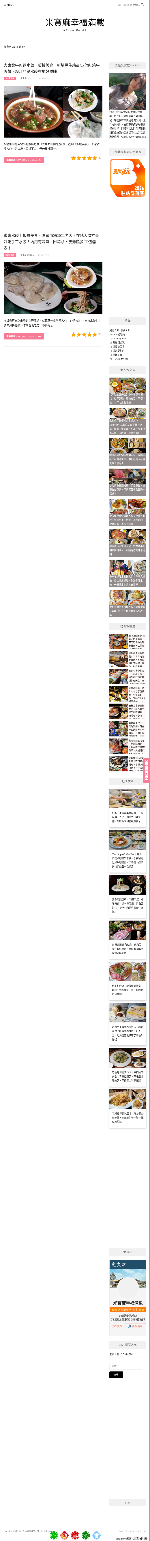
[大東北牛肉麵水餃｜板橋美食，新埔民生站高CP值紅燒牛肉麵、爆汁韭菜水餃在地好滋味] (53, 111)
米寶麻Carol (27, 78)
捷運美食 (117, 354)
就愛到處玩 (119, 342)
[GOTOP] (96, 1535)
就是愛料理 (119, 350)
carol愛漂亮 (119, 334)
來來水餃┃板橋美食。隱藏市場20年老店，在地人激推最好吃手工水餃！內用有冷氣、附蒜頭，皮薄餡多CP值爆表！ (51, 241)
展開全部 (114, 330)
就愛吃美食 (119, 346)
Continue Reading (28, 160)
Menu (10, 5)
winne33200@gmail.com (133, 136)
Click (146, 770)
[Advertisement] (53, 202)
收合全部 (125, 330)
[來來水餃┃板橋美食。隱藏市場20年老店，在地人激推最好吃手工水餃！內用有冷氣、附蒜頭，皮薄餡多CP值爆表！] (53, 288)
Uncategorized (120, 338)
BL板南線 (9, 78)
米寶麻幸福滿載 (75, 22)
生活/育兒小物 (120, 359)
